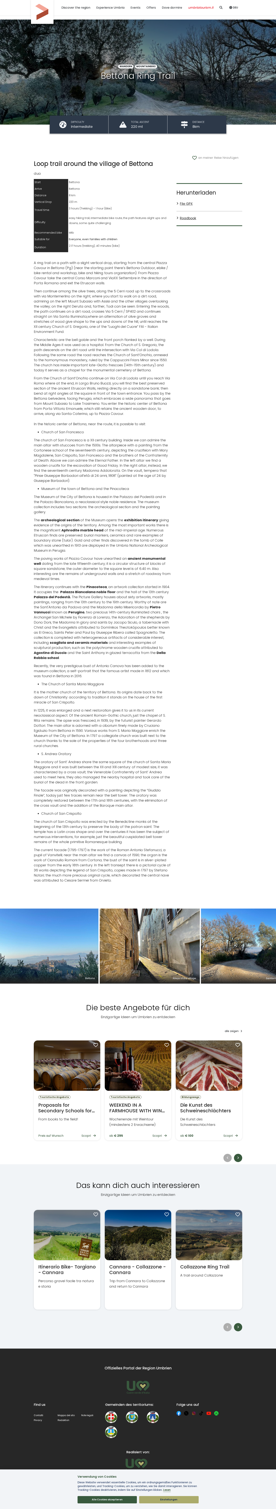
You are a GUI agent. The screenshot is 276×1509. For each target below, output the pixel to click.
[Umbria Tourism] (136, 1465)
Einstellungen (168, 1499)
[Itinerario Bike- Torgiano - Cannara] (67, 1260)
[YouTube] (209, 1413)
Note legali (87, 1415)
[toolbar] (138, 1158)
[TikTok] (201, 1413)
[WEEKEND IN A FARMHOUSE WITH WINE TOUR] (138, 1090)
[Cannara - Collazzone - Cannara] (138, 1260)
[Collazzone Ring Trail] (209, 1260)
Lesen (167, 1490)
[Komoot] (216, 1413)
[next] (238, 1158)
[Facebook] (178, 1413)
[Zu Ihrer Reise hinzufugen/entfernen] (95, 1045)
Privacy (38, 1420)
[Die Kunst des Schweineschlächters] (209, 1090)
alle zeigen (232, 1031)
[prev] (227, 1158)
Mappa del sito (66, 1415)
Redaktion (63, 1420)
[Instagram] (194, 1413)
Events (135, 7)
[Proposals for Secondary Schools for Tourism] (67, 1090)
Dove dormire (172, 7)
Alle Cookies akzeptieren (107, 1499)
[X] (186, 1413)
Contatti (38, 1415)
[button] (234, 7)
